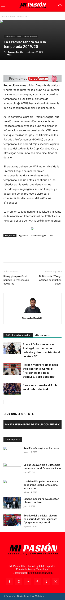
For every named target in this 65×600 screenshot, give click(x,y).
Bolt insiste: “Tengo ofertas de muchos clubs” (50, 280)
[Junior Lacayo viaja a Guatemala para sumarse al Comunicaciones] (12, 469)
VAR (51, 235)
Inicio (4, 16)
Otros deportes (30, 36)
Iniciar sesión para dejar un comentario (32, 424)
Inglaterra (23, 235)
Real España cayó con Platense (41, 448)
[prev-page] (5, 402)
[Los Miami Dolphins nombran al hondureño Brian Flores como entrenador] (12, 486)
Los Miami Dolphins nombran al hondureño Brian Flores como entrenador (41, 485)
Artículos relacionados (18, 335)
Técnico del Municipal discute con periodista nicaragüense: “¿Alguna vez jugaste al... (40, 519)
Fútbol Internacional (19, 16)
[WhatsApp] (30, 66)
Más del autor (42, 335)
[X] (14, 66)
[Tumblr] (46, 581)
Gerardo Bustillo (15, 52)
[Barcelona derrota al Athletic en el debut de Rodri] (12, 389)
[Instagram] (18, 581)
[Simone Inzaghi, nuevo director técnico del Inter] (12, 503)
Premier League (38, 235)
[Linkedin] (27, 581)
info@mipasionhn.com (40, 572)
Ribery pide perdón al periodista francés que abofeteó (16, 280)
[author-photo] (32, 313)
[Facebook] (6, 66)
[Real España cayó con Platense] (12, 453)
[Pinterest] (22, 66)
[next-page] (11, 402)
